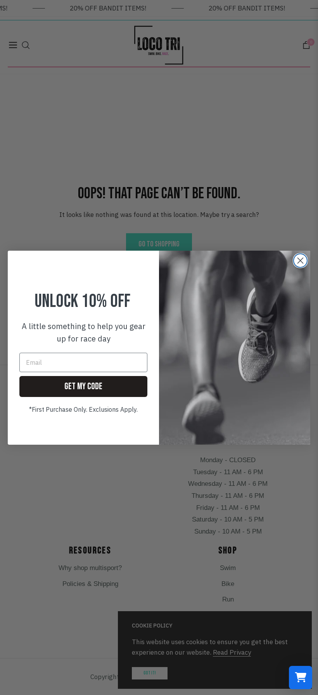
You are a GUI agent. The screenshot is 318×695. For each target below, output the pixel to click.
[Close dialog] (300, 260)
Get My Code (83, 386)
